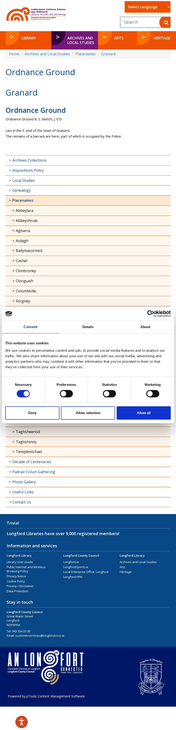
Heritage (126, 572)
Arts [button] (119, 38)
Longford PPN (72, 577)
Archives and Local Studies (47, 53)
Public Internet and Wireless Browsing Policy (26, 569)
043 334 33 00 (21, 631)
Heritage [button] (161, 38)
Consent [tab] (30, 327)
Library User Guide (20, 562)
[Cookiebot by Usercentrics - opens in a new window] (151, 313)
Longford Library (19, 555)
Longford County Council (81, 555)
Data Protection (17, 591)
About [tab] (145, 327)
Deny (32, 413)
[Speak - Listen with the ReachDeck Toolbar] (21, 722)
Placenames (85, 53)
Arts (122, 567)
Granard (108, 53)
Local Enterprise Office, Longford (85, 572)
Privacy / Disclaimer (20, 586)
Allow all (144, 413)
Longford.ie (71, 562)
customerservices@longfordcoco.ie (39, 635)
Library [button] (29, 38)
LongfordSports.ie (75, 567)
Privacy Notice (16, 576)
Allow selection (88, 413)
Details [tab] (88, 327)
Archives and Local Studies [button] (80, 40)
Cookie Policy (16, 581)
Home (14, 53)
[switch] (66, 393)
